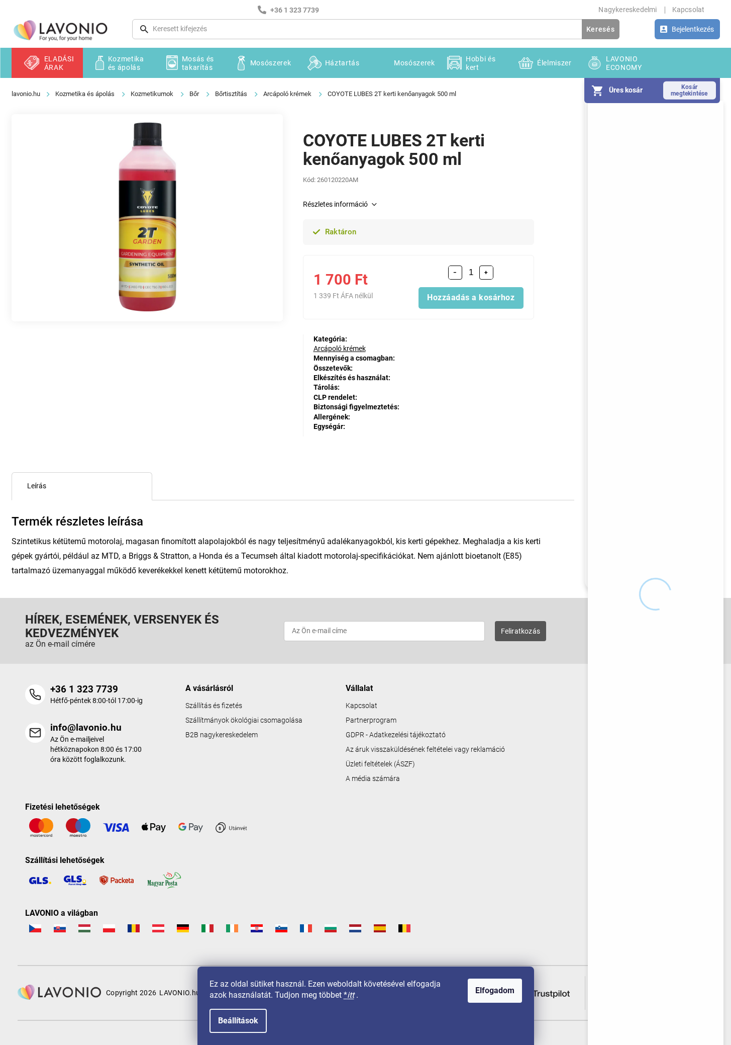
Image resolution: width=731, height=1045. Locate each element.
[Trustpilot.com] (544, 992)
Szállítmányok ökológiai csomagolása (243, 720)
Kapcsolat (688, 10)
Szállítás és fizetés (213, 706)
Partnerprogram (371, 720)
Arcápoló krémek (340, 348)
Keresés (600, 29)
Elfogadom (494, 990)
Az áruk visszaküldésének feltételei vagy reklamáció (425, 749)
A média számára (373, 778)
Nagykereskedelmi (627, 10)
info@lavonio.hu (86, 727)
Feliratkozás (520, 631)
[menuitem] (47, 63)
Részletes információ (335, 204)
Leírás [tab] (36, 486)
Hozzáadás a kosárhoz (470, 297)
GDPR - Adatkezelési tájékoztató (396, 735)
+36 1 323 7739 (84, 689)
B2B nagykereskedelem (221, 735)
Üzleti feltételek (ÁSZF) (380, 764)
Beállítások (238, 1020)
